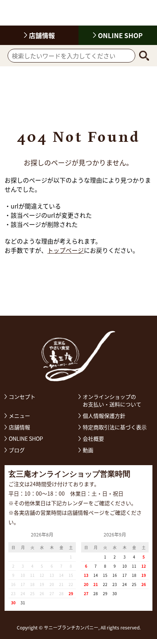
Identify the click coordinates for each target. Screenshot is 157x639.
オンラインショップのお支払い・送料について (112, 400)
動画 (88, 450)
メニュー (19, 415)
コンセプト (22, 396)
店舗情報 (19, 427)
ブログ (17, 450)
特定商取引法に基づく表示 (115, 427)
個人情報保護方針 (104, 415)
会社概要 (93, 438)
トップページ (65, 250)
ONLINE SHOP (120, 35)
